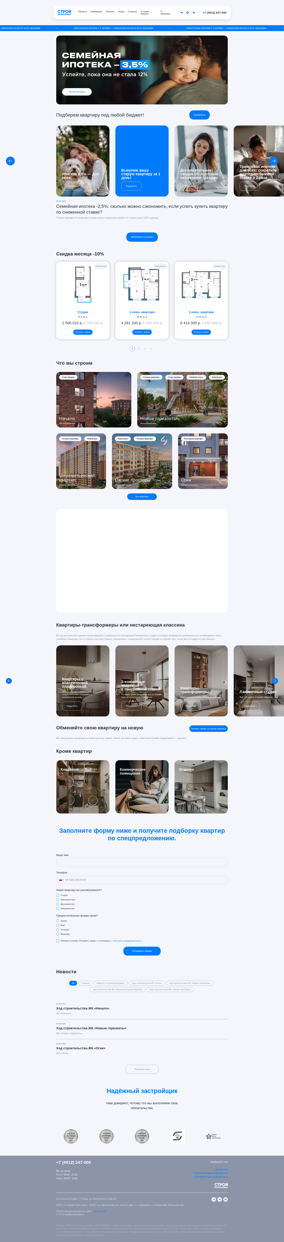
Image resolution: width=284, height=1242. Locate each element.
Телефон (61, 872)
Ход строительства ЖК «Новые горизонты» (189, 983)
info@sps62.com (219, 1162)
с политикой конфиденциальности (126, 941)
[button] (199, 115)
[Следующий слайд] (273, 161)
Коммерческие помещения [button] (132, 771)
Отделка (132, 11)
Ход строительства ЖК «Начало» (82, 1008)
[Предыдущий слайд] (10, 161)
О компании (165, 12)
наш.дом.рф (99, 1211)
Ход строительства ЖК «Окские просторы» (170, 989)
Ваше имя (62, 855)
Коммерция (96, 11)
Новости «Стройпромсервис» (110, 983)
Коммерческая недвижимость (211, 1176)
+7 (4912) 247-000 (214, 12)
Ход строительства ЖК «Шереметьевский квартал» (117, 989)
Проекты (82, 11)
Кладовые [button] (70, 769)
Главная (85, 983)
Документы (222, 1169)
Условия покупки (145, 12)
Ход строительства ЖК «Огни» (147, 983)
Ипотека (110, 11)
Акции (121, 11)
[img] (201, 786)
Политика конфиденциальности (210, 1173)
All (73, 983)
